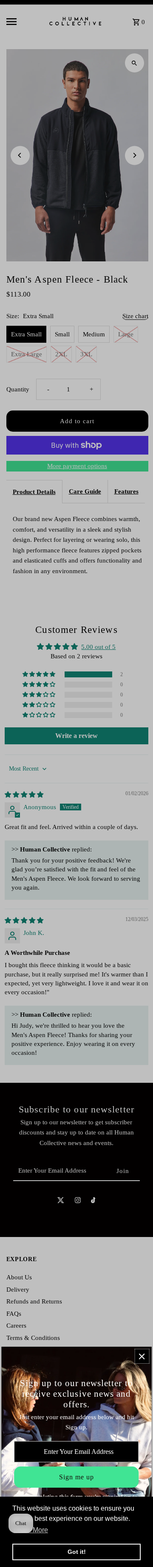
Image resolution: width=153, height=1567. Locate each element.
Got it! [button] (77, 1551)
